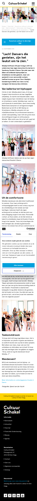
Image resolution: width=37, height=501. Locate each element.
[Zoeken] (3, 3)
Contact (7, 459)
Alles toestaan (18, 265)
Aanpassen (17, 271)
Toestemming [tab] (6, 234)
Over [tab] (30, 234)
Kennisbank (8, 421)
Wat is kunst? (10, 28)
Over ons (8, 462)
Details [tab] (18, 234)
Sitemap (7, 470)
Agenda (7, 439)
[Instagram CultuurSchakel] (14, 495)
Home (4, 26)
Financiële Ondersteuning (13, 431)
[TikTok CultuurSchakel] (5, 495)
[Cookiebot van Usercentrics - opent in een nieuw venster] (26, 229)
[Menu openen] (33, 3)
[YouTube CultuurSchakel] (22, 495)
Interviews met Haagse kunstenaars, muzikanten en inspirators (16, 29)
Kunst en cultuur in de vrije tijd (20, 42)
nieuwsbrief (15, 481)
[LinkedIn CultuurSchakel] (18, 495)
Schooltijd (8, 424)
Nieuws (7, 435)
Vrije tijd (10, 26)
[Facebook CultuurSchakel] (9, 495)
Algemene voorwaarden (12, 466)
